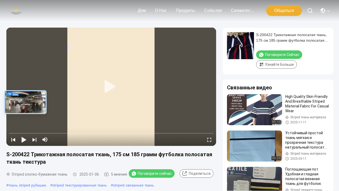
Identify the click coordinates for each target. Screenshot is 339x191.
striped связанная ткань (133, 185)
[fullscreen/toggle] (209, 140)
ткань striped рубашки (27, 185)
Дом (142, 10)
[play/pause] (24, 140)
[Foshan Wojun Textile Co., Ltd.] (16, 10)
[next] (34, 140)
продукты (185, 10)
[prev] (13, 140)
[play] (111, 86)
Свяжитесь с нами (243, 10)
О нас (161, 10)
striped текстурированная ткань (79, 185)
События (213, 10)
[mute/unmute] (45, 140)
